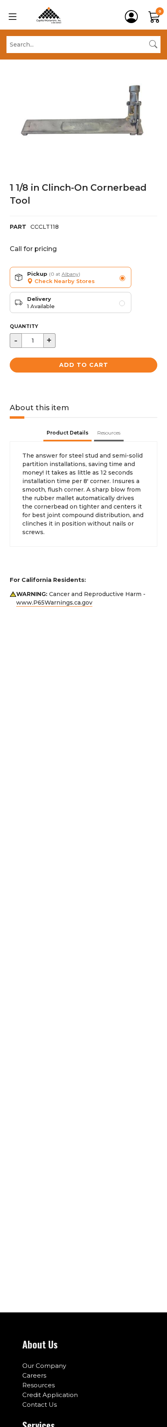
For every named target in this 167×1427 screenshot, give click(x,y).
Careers (34, 1375)
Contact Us (39, 1404)
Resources (38, 1385)
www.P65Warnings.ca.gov (54, 602)
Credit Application (50, 1395)
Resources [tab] (108, 433)
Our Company (44, 1365)
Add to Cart (83, 364)
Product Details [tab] (67, 433)
